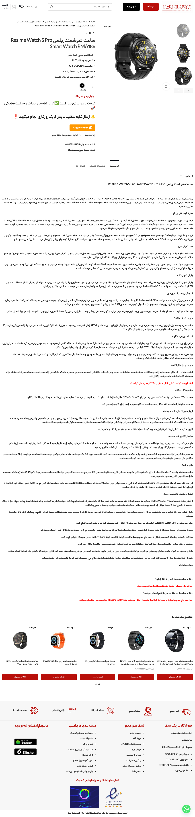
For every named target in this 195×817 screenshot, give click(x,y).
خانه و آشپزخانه (86, 739)
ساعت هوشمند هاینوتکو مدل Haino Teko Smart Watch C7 (21, 663)
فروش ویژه (131, 6)
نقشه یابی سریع (182, 771)
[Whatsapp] (186, 809)
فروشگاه (150, 6)
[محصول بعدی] (86, 33)
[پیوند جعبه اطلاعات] (174, 711)
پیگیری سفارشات (133, 761)
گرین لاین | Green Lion (144, 669)
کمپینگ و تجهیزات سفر (83, 761)
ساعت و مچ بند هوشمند (30, 22)
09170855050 (171, 754)
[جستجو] (51, 7)
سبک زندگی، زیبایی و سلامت (80, 750)
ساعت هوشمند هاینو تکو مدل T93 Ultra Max (99, 663)
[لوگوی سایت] (177, 7)
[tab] (114, 165)
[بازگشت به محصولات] (90, 33)
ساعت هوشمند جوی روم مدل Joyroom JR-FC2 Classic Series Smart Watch (175, 663)
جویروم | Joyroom (185, 669)
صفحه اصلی (135, 733)
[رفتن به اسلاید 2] (96, 684)
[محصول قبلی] (93, 33)
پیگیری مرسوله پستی (132, 766)
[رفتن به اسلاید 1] (99, 684)
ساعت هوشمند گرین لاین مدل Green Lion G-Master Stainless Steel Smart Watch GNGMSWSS (137, 665)
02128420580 (172, 760)
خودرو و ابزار (88, 744)
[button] (188, 90)
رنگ (93, 87)
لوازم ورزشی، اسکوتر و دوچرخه (79, 772)
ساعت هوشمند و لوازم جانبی (58, 22)
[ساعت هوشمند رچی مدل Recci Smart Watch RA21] (59, 640)
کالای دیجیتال (81, 22)
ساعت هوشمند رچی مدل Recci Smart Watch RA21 (60, 663)
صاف (82, 90)
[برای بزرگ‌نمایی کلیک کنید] (166, 86)
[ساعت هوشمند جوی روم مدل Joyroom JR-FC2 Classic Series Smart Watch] (175, 640)
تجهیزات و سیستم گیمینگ (81, 733)
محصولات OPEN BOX (131, 744)
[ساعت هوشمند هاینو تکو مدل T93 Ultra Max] (97, 640)
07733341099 (165, 765)
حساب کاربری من (133, 755)
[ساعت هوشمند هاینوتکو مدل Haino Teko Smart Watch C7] (20, 640)
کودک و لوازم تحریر (85, 766)
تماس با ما (136, 772)
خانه (93, 22)
